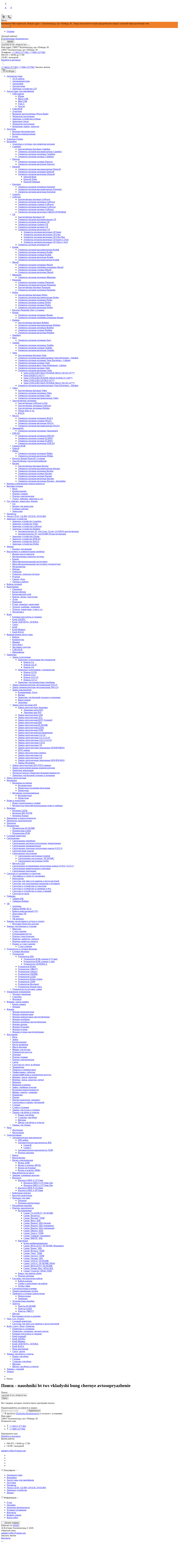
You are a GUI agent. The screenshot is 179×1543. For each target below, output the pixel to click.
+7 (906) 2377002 (37, 52)
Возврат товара (14, 1515)
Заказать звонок (42, 67)
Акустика (11, 1482)
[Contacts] (9, 17)
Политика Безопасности (27, 1413)
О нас (9, 1502)
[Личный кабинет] (89, 11)
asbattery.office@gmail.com (13, 1451)
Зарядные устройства (17, 1490)
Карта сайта (12, 1517)
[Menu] (2, 14)
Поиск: (4, 1392)
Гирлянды (11, 1485)
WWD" (16, 1525)
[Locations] (3, 17)
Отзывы (10, 31)
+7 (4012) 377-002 (20, 52)
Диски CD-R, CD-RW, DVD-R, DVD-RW (26, 1487)
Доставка (11, 1505)
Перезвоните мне (9, 1433)
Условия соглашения (16, 1510)
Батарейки (12, 1477)
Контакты (11, 1512)
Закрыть (5, 26)
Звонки (10, 1492)
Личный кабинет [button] (9, 36)
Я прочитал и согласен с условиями (33, 1413)
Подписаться (34, 1411)
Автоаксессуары (14, 1475)
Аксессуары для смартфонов (20, 1480)
